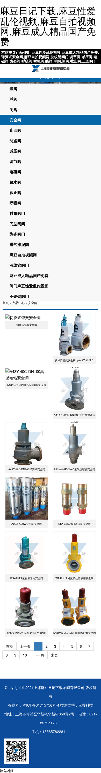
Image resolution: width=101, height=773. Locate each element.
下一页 (38, 655)
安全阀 (32, 302)
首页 (6, 302)
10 (25, 655)
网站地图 (7, 770)
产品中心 (18, 302)
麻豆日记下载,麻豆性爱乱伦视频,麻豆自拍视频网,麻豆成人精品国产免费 (48, 26)
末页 (54, 655)
